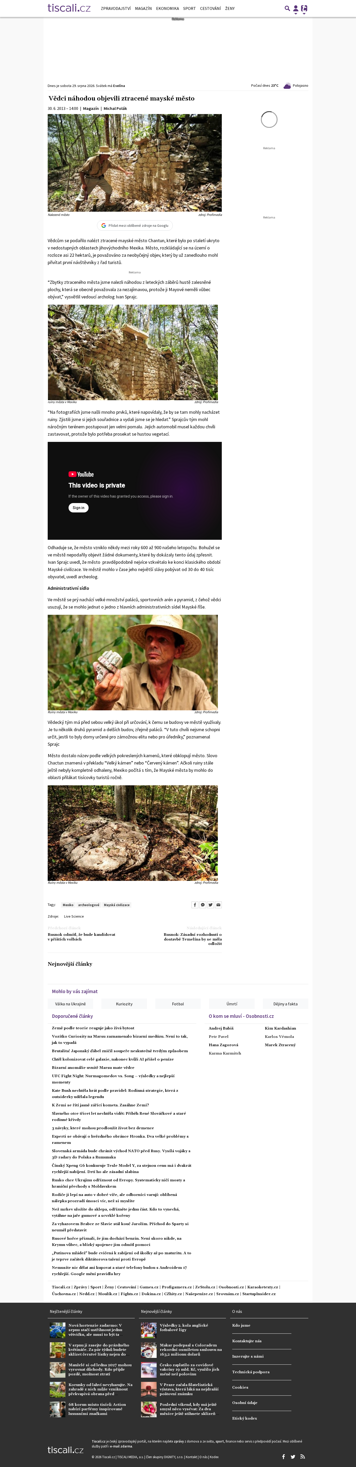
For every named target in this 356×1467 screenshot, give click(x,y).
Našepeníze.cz (199, 1294)
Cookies (240, 1387)
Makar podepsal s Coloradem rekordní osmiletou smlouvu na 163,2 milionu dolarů (191, 1350)
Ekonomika (167, 8)
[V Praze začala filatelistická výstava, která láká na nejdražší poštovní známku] (149, 1389)
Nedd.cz (87, 1294)
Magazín (143, 8)
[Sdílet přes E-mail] (218, 904)
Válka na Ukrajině (70, 1003)
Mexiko (68, 905)
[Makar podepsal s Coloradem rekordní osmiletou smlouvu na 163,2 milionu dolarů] (149, 1350)
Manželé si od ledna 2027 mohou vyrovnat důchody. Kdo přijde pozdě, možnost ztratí (100, 1370)
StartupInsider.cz (259, 1294)
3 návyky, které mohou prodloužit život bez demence (103, 1128)
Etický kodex (244, 1418)
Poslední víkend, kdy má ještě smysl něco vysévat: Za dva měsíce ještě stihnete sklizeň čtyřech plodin (188, 1411)
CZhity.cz (173, 1294)
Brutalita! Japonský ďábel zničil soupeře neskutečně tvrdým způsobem (120, 1051)
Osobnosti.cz (231, 1287)
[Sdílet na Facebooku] (195, 904)
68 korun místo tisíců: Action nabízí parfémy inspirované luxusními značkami (97, 1409)
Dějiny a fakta (285, 1003)
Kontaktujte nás (247, 1341)
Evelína (119, 85)
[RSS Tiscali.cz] (302, 1457)
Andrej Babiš (221, 1028)
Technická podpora (250, 1372)
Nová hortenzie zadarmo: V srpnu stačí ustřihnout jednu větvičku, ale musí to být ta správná (95, 1332)
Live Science (74, 916)
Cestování (210, 8)
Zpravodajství (116, 8)
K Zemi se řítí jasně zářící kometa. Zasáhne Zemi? (100, 1105)
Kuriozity (124, 1003)
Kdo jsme (241, 1325)
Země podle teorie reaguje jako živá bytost (93, 1028)
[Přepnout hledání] (287, 8)
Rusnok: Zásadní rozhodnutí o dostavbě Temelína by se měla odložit (193, 939)
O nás (203, 1457)
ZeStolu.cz (205, 1287)
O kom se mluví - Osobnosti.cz (241, 1016)
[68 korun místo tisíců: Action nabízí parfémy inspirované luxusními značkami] (57, 1409)
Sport (189, 8)
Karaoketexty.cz (262, 1287)
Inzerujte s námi (248, 1356)
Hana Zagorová (223, 1045)
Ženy (230, 8)
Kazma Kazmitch (225, 1053)
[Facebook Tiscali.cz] (283, 1457)
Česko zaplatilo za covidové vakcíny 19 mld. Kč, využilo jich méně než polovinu (189, 1370)
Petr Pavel (219, 1037)
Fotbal (178, 1003)
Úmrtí (231, 1003)
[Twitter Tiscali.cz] (293, 1457)
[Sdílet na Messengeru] (202, 904)
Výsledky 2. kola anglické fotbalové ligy (184, 1327)
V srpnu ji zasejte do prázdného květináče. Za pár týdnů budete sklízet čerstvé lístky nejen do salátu (99, 1352)
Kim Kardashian (280, 1028)
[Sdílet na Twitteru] (210, 904)
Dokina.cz (151, 1294)
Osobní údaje (244, 1403)
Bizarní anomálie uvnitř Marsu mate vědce (93, 1067)
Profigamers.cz (177, 1287)
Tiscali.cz (61, 1287)
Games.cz (149, 1287)
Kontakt (192, 1457)
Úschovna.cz (64, 1294)
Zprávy (80, 1287)
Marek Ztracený (280, 1045)
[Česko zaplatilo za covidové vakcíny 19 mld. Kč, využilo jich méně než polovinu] (149, 1370)
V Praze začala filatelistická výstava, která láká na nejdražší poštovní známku (189, 1389)
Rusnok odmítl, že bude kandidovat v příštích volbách (81, 937)
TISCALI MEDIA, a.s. (130, 1457)
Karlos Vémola (279, 1037)
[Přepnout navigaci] (296, 8)
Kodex (214, 1457)
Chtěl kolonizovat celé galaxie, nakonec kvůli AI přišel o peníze (113, 1059)
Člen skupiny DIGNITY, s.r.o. (165, 1457)
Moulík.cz (107, 1294)
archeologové (88, 905)
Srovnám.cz (227, 1294)
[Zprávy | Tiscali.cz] (69, 8)
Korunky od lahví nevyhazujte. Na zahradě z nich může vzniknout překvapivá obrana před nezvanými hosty (100, 1392)
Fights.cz (129, 1294)
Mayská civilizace (117, 905)
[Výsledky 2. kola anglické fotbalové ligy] (149, 1330)
